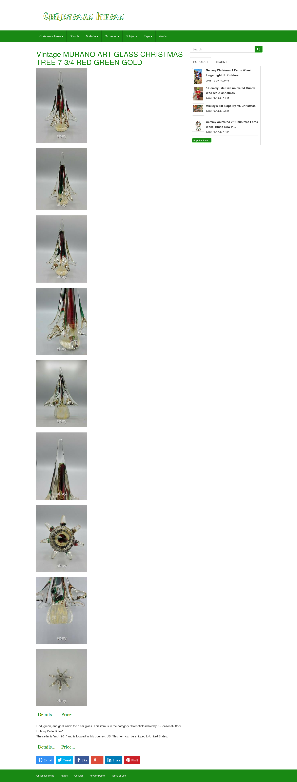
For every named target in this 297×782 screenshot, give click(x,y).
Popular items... (201, 140)
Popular (200, 62)
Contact (78, 775)
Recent (221, 62)
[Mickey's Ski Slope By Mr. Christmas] (198, 109)
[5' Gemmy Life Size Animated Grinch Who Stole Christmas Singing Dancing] (198, 92)
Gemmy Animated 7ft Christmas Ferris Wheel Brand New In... (232, 124)
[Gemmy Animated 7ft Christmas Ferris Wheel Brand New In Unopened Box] (198, 126)
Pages (64, 775)
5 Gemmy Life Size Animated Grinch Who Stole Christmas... (230, 90)
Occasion (111, 36)
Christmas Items (50, 36)
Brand (74, 36)
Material (91, 36)
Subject (131, 36)
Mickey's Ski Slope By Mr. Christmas (231, 106)
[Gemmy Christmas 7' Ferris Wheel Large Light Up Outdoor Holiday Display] (198, 74)
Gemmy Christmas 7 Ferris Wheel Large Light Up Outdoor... (228, 72)
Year (162, 36)
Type (147, 36)
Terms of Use (119, 775)
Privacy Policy (97, 775)
